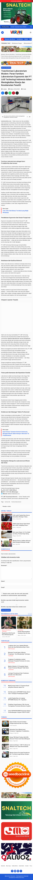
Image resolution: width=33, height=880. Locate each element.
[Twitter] (21, 871)
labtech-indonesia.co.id (13, 493)
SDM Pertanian (11, 648)
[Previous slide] (29, 614)
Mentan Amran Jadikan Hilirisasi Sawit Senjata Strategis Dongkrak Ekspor (22, 542)
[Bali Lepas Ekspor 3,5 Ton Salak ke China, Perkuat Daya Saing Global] (6, 534)
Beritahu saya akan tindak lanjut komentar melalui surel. (15, 601)
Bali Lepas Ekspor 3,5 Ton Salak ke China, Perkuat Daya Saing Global (21, 534)
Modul (26, 39)
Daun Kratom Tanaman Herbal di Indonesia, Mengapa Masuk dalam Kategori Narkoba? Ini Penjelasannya (16, 433)
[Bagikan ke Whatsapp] (9, 93)
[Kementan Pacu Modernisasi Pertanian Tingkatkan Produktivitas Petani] (5, 731)
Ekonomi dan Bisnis (10, 39)
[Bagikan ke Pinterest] (13, 93)
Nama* (3, 581)
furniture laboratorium (16, 501)
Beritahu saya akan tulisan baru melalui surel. (13, 606)
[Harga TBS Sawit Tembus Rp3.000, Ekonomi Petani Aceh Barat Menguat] (5, 739)
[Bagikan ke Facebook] (2, 93)
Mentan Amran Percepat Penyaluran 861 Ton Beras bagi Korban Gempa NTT (20, 754)
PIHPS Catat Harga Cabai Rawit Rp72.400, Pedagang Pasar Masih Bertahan (21, 525)
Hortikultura (20, 39)
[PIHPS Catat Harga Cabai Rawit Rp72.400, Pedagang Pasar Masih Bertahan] (6, 526)
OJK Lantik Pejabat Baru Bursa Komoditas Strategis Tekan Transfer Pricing (21, 517)
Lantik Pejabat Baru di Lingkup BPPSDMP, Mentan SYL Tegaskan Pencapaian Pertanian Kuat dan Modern (19, 700)
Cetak (24, 89)
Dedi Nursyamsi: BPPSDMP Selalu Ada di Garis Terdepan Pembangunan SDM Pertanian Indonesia (19, 693)
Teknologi (4, 631)
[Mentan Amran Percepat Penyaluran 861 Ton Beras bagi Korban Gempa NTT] (5, 754)
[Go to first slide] (31, 614)
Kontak (26, 865)
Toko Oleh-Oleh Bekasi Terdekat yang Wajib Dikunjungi (15, 211)
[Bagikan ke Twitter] (6, 93)
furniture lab (9, 153)
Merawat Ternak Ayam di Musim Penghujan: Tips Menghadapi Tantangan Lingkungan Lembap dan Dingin (19, 654)
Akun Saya (8, 865)
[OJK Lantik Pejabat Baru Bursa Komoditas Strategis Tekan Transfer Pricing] (6, 517)
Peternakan (10, 655)
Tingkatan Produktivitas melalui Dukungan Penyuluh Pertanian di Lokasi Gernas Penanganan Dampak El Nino (19, 661)
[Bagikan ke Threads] (17, 93)
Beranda (3, 865)
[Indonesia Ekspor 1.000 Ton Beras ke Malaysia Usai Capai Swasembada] (5, 747)
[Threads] (18, 871)
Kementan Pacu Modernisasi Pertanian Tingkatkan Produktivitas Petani (19, 731)
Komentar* (4, 565)
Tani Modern (11, 669)
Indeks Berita (15, 865)
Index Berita (21, 865)
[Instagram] (15, 871)
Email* (3, 587)
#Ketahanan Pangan (17, 43)
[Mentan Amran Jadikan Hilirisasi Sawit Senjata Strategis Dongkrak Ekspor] (6, 543)
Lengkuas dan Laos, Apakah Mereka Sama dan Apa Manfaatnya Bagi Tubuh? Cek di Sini (19, 647)
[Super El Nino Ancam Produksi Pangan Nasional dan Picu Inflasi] (5, 724)
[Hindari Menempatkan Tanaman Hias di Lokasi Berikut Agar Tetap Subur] (24, 623)
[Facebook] (12, 871)
